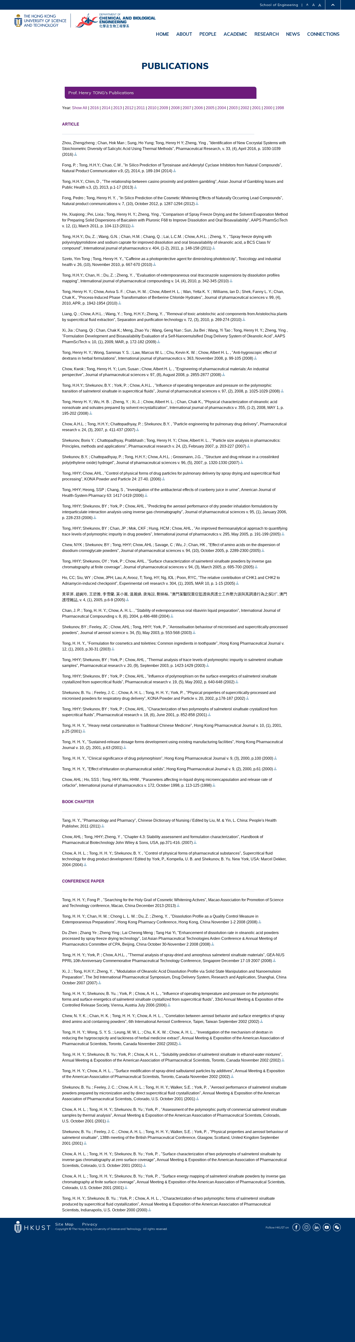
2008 (175, 108)
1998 (279, 108)
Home (162, 34)
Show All (79, 108)
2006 (198, 108)
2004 (221, 108)
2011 (140, 108)
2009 (163, 108)
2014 (106, 108)
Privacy (90, 1224)
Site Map (64, 1224)
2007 (187, 108)
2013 (117, 108)
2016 (94, 108)
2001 (256, 108)
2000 (268, 108)
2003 (233, 108)
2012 (129, 108)
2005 (210, 108)
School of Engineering (279, 5)
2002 (245, 108)
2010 (152, 108)
